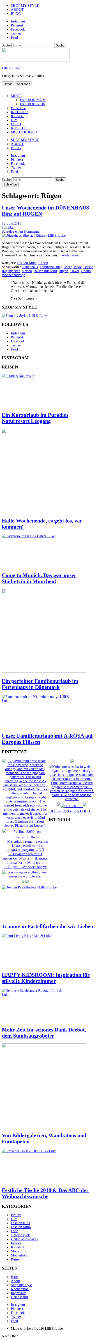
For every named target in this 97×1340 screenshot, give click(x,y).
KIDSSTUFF (20, 128)
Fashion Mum (27, 263)
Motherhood (19, 1255)
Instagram (18, 21)
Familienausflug (51, 267)
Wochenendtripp (13, 275)
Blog (14, 1277)
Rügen (63, 271)
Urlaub (86, 271)
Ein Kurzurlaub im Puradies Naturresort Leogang (35, 418)
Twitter (16, 33)
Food (14, 1231)
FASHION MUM (33, 100)
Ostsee (88, 267)
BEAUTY (18, 108)
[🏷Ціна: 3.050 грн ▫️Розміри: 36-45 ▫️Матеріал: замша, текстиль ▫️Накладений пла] (25, 867)
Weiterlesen (69, 255)
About (15, 1281)
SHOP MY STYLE (25, 5)
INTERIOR (19, 112)
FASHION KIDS (32, 104)
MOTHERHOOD (24, 132)
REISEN (17, 116)
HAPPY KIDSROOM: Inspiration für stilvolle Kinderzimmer (46, 978)
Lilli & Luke (11, 68)
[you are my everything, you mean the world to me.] (25, 876)
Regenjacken (11, 271)
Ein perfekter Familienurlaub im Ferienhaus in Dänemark (40, 684)
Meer (68, 267)
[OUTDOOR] (72, 806)
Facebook (18, 29)
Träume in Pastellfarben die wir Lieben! (48, 926)
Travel (74, 271)
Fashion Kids (20, 1223)
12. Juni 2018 (11, 223)
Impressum (18, 1293)
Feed (14, 37)
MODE (16, 96)
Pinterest (17, 25)
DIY (14, 120)
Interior (16, 1243)
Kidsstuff (17, 1247)
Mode (77, 267)
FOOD (16, 124)
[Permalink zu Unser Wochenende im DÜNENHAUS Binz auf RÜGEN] (34, 235)
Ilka (11, 227)
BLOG (16, 13)
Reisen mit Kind (45, 271)
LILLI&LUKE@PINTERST (69, 811)
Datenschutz (19, 1297)
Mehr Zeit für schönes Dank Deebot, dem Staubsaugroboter (44, 1033)
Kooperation (20, 1289)
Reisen (43, 263)
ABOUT (17, 9)
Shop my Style (21, 1285)
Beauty (16, 1215)
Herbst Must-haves (24, 1239)
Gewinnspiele (20, 1235)
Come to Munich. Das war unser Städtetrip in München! (39, 578)
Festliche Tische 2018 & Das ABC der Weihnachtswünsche (45, 1193)
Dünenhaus (30, 267)
